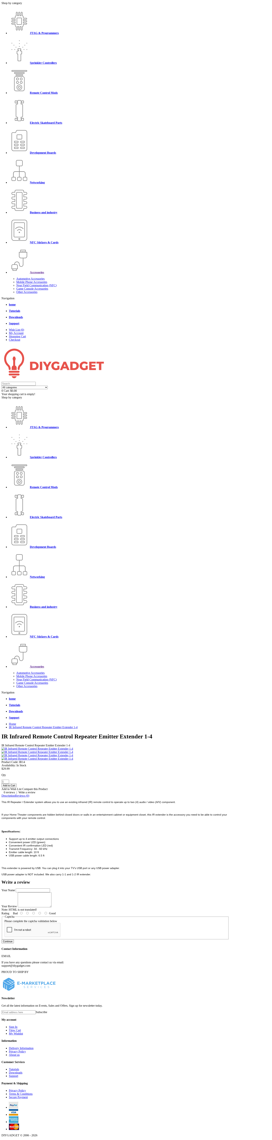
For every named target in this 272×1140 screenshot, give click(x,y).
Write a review (27, 792)
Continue (7, 941)
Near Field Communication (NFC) (36, 285)
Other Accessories (26, 292)
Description (8, 795)
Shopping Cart (17, 336)
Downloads (15, 1072)
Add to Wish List (11, 789)
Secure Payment (18, 1097)
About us (14, 1054)
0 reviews (9, 792)
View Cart (15, 1030)
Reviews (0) (22, 795)
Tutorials (14, 1069)
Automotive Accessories (30, 278)
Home (12, 723)
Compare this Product (35, 789)
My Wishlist (16, 1033)
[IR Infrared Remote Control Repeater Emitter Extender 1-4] (37, 748)
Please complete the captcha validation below (30, 921)
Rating (5, 913)
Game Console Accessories (32, 288)
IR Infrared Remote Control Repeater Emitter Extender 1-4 (43, 727)
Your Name (8, 890)
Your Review (9, 906)
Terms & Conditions (21, 1093)
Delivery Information (21, 1048)
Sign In (13, 1026)
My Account (16, 333)
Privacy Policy (17, 1051)
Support (13, 1075)
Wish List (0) (16, 329)
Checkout (14, 339)
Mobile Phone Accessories (31, 282)
